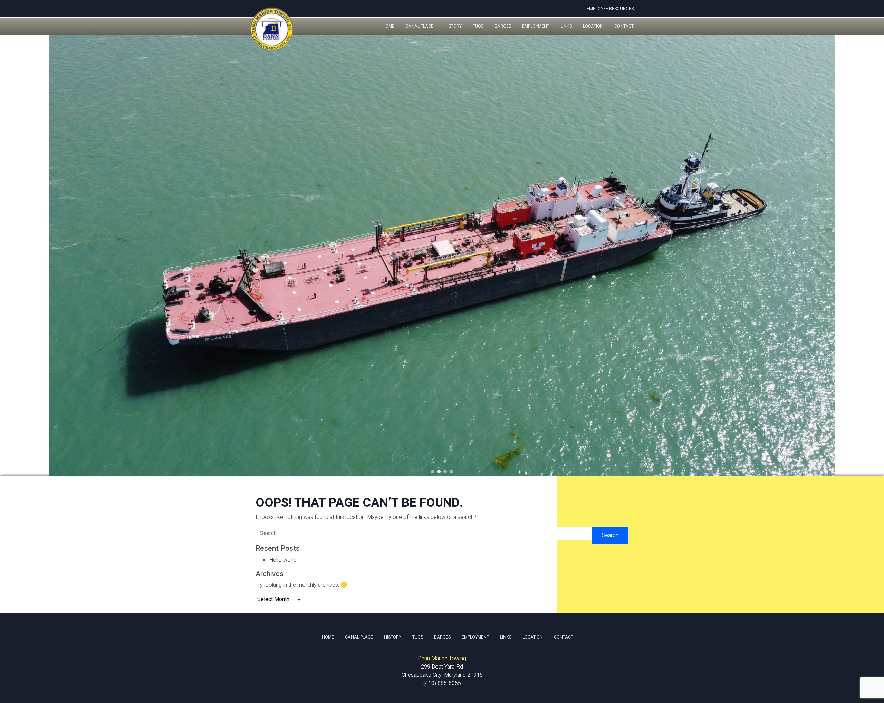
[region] (442, 255)
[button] (7, 255)
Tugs (478, 26)
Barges (502, 26)
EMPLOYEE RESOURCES (610, 8)
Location (593, 26)
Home (388, 26)
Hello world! (283, 560)
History (453, 26)
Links (566, 26)
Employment (535, 26)
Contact (624, 26)
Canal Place (419, 26)
